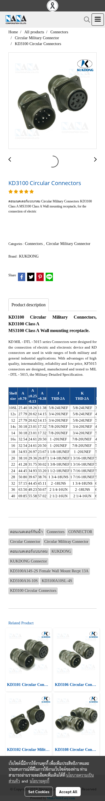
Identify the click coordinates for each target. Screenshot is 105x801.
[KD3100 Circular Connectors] (52, 101)
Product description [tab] (28, 304)
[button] (85, 20)
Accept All (68, 791)
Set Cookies (38, 791)
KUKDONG (29, 256)
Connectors (34, 244)
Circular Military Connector (68, 244)
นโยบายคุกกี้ (39, 780)
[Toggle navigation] (98, 19)
